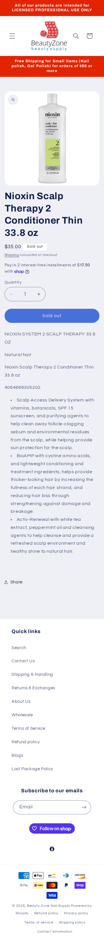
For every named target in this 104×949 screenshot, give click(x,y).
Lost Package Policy (32, 769)
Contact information (55, 931)
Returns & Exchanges (33, 688)
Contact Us (23, 661)
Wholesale (22, 715)
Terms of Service (28, 728)
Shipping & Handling (32, 674)
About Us (21, 701)
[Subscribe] (84, 807)
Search (19, 648)
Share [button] (16, 582)
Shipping (12, 255)
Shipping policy (72, 922)
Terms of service (38, 922)
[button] (12, 35)
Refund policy (26, 742)
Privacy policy (76, 913)
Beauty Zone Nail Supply (48, 905)
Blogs (17, 755)
